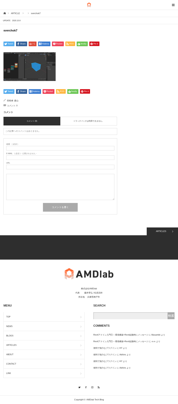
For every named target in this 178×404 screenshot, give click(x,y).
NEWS (9, 326)
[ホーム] (4, 13)
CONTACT (11, 364)
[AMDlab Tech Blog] (89, 5)
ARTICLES (161, 231)
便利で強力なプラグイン (104, 348)
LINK (8, 373)
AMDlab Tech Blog (95, 399)
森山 (16, 100)
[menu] (173, 5)
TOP (8, 317)
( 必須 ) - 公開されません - (21, 153)
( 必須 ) (12, 144)
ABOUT (9, 354)
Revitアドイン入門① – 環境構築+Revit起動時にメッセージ (120, 335)
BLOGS (9, 335)
